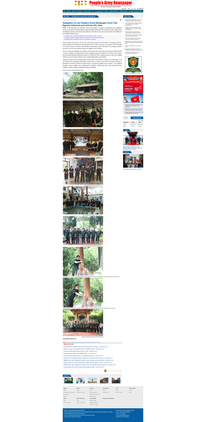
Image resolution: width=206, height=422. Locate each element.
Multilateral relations (93, 402)
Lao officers (97, 342)
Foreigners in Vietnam (94, 404)
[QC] (133, 78)
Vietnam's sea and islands (135, 11)
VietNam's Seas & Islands (131, 93)
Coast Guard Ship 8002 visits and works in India (80, 351)
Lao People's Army (89, 342)
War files (65, 396)
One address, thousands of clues (132, 169)
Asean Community (113, 11)
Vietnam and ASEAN (81, 402)
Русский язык (140, 8)
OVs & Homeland (119, 392)
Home (64, 11)
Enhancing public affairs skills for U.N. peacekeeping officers (84, 355)
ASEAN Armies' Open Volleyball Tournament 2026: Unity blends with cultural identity (90, 365)
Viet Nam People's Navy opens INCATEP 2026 (80, 353)
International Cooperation (94, 394)
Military (69, 11)
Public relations (66, 394)
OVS (93, 11)
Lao (68, 342)
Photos (126, 152)
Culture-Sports (99, 11)
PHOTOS (66, 375)
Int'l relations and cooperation (69, 392)
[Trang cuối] (121, 371)
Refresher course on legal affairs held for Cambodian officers (84, 349)
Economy (79, 11)
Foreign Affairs (123, 11)
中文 (129, 8)
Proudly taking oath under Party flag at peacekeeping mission (84, 367)
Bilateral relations (93, 400)
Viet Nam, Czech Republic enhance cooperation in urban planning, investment (88, 358)
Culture (130, 390)
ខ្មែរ (134, 8)
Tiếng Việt (124, 8)
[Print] (120, 19)
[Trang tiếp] (118, 371)
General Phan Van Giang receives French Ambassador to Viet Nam (85, 346)
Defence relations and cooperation (83, 16)
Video (126, 130)
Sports (130, 392)
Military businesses (93, 392)
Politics (74, 11)
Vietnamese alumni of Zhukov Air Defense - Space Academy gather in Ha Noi (88, 362)
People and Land (67, 402)
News (65, 390)
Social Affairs (87, 11)
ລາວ (132, 8)
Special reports (93, 396)
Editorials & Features (81, 392)
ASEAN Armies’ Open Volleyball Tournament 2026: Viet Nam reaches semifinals (89, 360)
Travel (106, 11)
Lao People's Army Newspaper (76, 342)
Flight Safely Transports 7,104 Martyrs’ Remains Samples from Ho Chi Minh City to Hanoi (132, 148)
